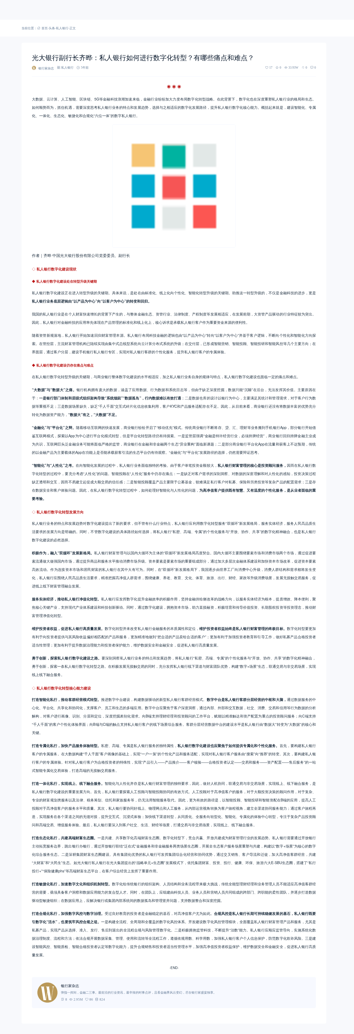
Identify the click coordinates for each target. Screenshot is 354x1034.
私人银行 (62, 28)
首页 (44, 28)
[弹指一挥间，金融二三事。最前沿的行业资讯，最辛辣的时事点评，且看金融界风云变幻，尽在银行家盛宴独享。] (47, 992)
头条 (52, 28)
